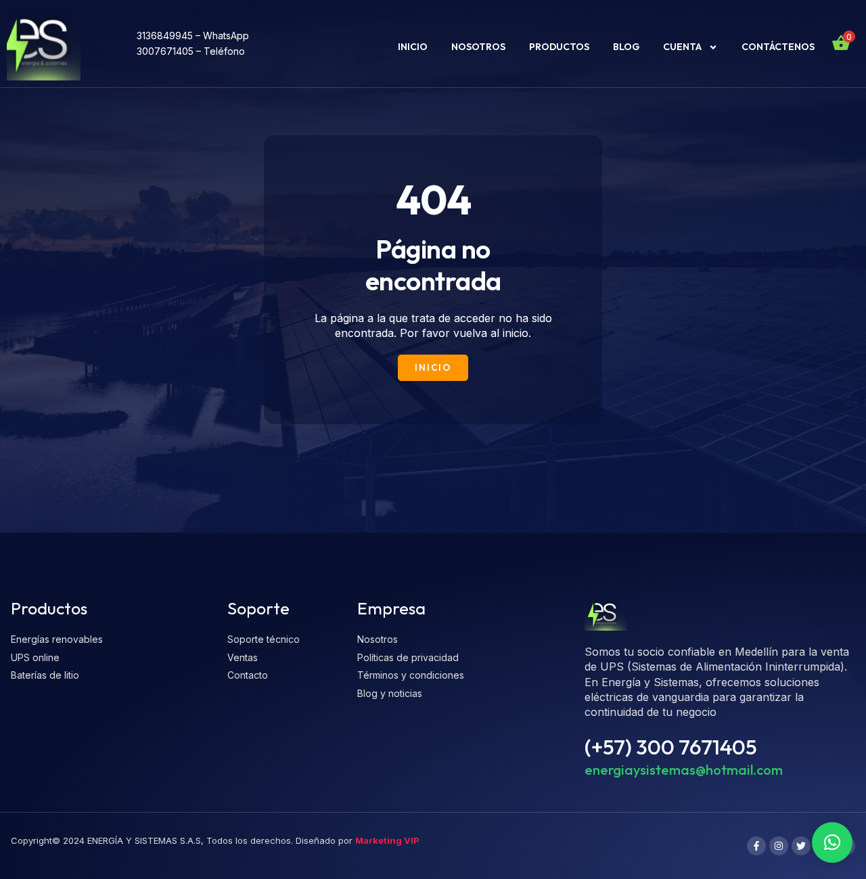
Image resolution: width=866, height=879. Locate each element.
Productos (559, 47)
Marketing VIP (387, 840)
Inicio (413, 47)
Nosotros (478, 47)
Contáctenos (778, 47)
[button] (832, 842)
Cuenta (682, 47)
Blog (626, 47)
